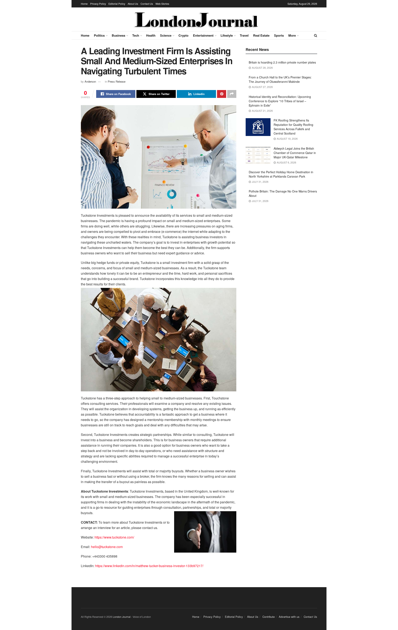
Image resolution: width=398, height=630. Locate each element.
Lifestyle (227, 35)
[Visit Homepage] (196, 19)
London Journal (122, 616)
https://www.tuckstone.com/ (114, 537)
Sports (279, 35)
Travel (244, 35)
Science (165, 35)
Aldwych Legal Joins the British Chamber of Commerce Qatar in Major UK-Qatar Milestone (295, 152)
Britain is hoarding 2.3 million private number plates (282, 62)
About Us (133, 3)
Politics (99, 35)
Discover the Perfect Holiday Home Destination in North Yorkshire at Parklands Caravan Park (281, 174)
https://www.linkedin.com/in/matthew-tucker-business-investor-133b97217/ (149, 565)
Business (118, 35)
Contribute (268, 617)
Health (150, 35)
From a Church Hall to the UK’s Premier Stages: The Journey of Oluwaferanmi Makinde (280, 79)
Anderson (90, 81)
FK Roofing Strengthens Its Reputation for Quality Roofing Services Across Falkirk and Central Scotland (293, 126)
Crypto (183, 35)
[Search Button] (315, 35)
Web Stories (162, 3)
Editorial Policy (116, 3)
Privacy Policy (98, 3)
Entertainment (203, 35)
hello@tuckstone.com (107, 546)
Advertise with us (289, 617)
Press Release (116, 81)
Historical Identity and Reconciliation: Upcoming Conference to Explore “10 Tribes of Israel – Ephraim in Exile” (280, 101)
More (292, 35)
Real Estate (261, 35)
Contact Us (147, 3)
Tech (135, 35)
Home (84, 3)
